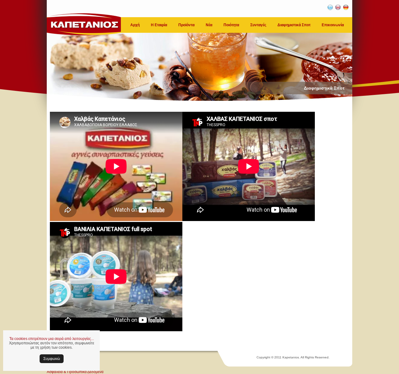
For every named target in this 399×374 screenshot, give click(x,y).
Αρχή (135, 25)
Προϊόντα (186, 25)
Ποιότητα (231, 25)
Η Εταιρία (159, 25)
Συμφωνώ (51, 359)
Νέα (209, 25)
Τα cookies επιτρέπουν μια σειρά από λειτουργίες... (51, 339)
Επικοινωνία (333, 25)
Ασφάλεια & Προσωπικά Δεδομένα (75, 372)
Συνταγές (258, 25)
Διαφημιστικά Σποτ (293, 25)
